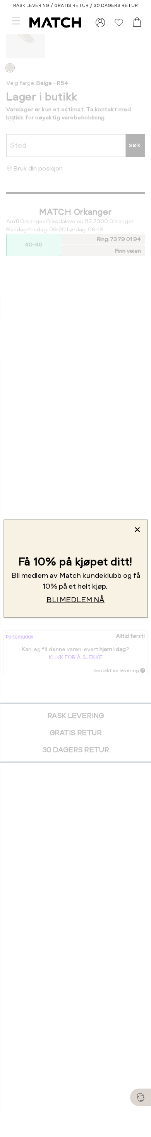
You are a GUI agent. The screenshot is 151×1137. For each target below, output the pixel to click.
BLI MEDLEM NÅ (75, 599)
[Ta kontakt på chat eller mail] (140, 1097)
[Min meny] (100, 22)
